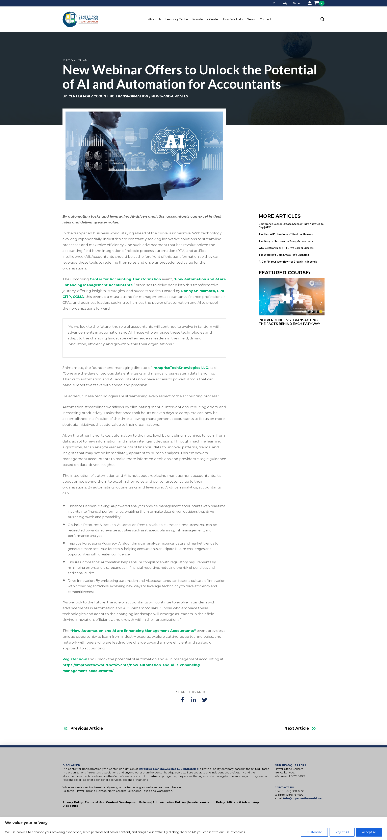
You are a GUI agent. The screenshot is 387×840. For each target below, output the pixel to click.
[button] (154, 19)
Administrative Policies (169, 802)
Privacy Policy (72, 802)
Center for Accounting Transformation (125, 279)
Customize (314, 832)
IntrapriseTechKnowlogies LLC (180, 368)
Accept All (369, 832)
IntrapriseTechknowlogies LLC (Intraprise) (168, 768)
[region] (193, 828)
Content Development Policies (128, 802)
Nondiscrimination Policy (206, 802)
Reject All (342, 832)
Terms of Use (94, 802)
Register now (74, 659)
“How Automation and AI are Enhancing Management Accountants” (133, 631)
